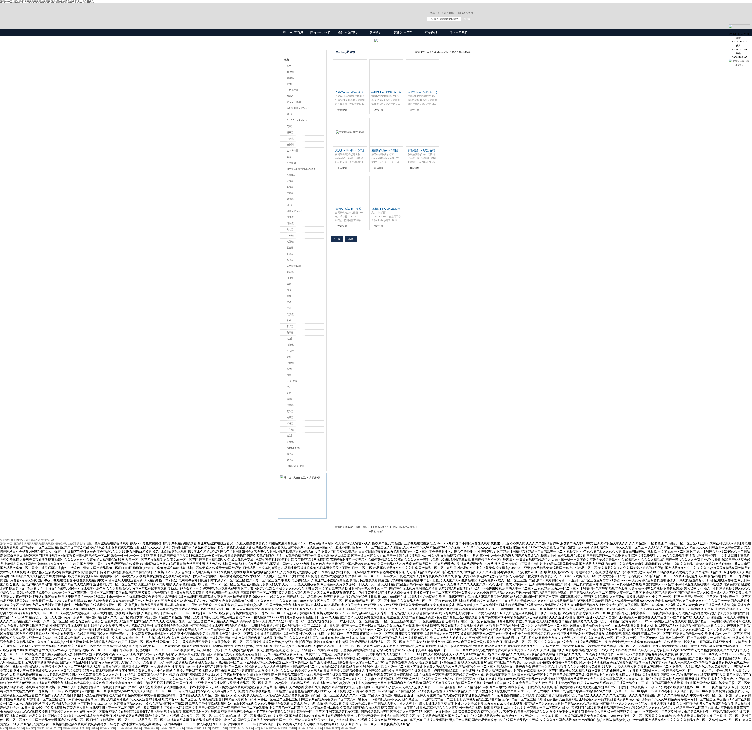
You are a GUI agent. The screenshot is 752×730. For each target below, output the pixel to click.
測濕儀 (290, 223)
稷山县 (301, 728)
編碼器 (290, 417)
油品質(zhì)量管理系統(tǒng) (301, 168)
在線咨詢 (431, 32)
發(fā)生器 (292, 381)
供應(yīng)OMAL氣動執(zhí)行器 (385, 209)
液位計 (290, 435)
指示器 (290, 132)
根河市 (3, 728)
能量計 (290, 399)
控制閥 (290, 144)
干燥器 (290, 326)
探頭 (289, 302)
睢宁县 (273, 728)
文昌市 (232, 728)
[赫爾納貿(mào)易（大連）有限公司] (335, 12)
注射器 (290, 193)
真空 (289, 65)
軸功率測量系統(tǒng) (298, 108)
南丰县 (292, 728)
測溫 (289, 290)
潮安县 (74, 728)
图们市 (335, 728)
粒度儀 (290, 138)
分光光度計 (292, 90)
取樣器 (290, 181)
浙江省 (240, 728)
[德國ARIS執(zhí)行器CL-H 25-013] (350, 190)
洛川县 (344, 728)
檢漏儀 (290, 272)
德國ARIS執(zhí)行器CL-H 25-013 (348, 209)
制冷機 (290, 278)
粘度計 (290, 338)
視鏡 (289, 156)
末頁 (350, 238)
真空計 (290, 126)
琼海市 (197, 728)
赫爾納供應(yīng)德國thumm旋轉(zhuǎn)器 (384, 150)
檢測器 (290, 459)
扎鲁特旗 (84, 728)
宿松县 (20, 728)
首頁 (429, 52)
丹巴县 (223, 728)
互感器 (290, 423)
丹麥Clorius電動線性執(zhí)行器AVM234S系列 (349, 92)
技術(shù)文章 (403, 32)
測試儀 (290, 217)
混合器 (290, 247)
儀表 (286, 59)
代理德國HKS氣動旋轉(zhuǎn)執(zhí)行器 (421, 150)
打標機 (290, 235)
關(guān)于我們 (320, 32)
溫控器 (290, 259)
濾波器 (290, 199)
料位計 (290, 350)
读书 (257, 728)
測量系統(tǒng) (294, 211)
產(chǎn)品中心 (348, 32)
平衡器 (290, 253)
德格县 (94, 728)
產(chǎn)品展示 (441, 52)
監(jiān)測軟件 (294, 102)
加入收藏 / (450, 13)
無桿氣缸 (291, 175)
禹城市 (40, 728)
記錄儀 (290, 344)
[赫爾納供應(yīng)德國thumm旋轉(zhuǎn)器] (386, 132)
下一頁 (336, 238)
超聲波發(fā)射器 (295, 466)
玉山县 (120, 728)
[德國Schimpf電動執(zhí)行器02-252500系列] (386, 74)
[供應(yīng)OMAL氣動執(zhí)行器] (386, 190)
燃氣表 (290, 96)
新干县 (318, 728)
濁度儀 (290, 71)
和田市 (206, 728)
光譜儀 (290, 314)
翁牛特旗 (282, 728)
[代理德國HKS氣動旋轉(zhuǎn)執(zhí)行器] (422, 132)
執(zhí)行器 (292, 150)
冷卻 (289, 356)
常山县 (137, 728)
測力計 (290, 205)
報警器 (290, 405)
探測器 (290, 453)
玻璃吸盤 (291, 162)
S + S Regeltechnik (297, 120)
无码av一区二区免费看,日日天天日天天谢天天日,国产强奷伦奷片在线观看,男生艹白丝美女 (47, 1)
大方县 (327, 728)
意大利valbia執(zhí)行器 (350, 150)
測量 (289, 375)
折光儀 (290, 441)
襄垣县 (154, 728)
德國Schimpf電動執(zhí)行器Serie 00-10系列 (422, 92)
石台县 (180, 728)
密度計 (290, 84)
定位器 (290, 411)
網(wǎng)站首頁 (293, 32)
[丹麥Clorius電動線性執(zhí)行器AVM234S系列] (350, 74)
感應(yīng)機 (293, 447)
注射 (289, 308)
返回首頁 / (436, 13)
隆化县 (249, 728)
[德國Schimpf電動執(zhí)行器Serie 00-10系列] (422, 74)
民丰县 (146, 728)
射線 (289, 320)
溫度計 (290, 369)
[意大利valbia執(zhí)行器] (350, 132)
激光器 (290, 229)
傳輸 (289, 296)
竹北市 (57, 728)
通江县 (48, 728)
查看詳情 (342, 109)
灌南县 (103, 728)
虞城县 (66, 728)
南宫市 (352, 728)
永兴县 (264, 728)
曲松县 (12, 728)
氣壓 (289, 393)
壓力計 (290, 114)
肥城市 (215, 728)
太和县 (163, 728)
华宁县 (309, 728)
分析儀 (290, 362)
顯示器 (290, 332)
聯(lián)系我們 (465, 13)
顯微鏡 (290, 77)
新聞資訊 (375, 32)
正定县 (111, 728)
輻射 (289, 284)
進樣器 (290, 187)
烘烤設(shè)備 (294, 265)
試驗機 (290, 241)
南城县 (189, 728)
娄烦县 (128, 728)
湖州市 (171, 728)
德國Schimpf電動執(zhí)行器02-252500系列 (386, 92)
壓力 (289, 387)
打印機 (290, 429)
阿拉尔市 (30, 728)
